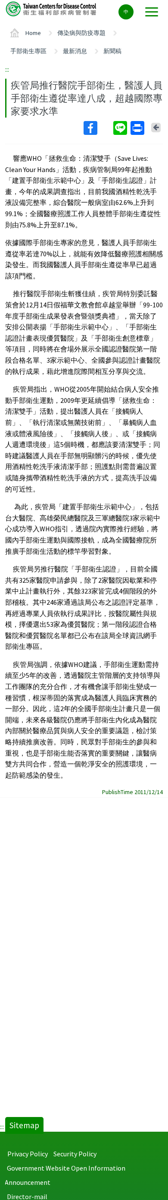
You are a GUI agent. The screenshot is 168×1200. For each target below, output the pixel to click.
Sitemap (24, 1125)
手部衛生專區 (28, 51)
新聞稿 (112, 51)
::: (7, 69)
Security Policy (74, 1153)
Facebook (97, 128)
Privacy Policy (27, 1153)
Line (121, 128)
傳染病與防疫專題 (81, 33)
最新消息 (75, 51)
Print (138, 128)
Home (33, 33)
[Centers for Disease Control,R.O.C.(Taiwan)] (51, 8)
